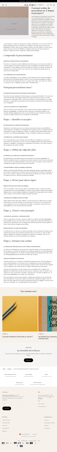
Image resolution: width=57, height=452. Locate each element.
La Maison (46, 420)
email (50, 396)
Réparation (4, 431)
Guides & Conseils (6, 420)
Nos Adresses (47, 428)
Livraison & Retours (42, 406)
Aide (39, 440)
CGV (19, 440)
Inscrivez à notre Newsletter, (8, 395)
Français (34, 434)
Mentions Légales (32, 440)
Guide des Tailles (6, 422)
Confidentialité (24, 440)
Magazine (9, 369)
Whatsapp (40, 398)
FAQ (39, 401)
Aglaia (4, 369)
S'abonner (28, 360)
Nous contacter (41, 403)
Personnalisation (5, 428)
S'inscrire (7, 408)
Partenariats (4, 425)
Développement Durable (49, 422)
